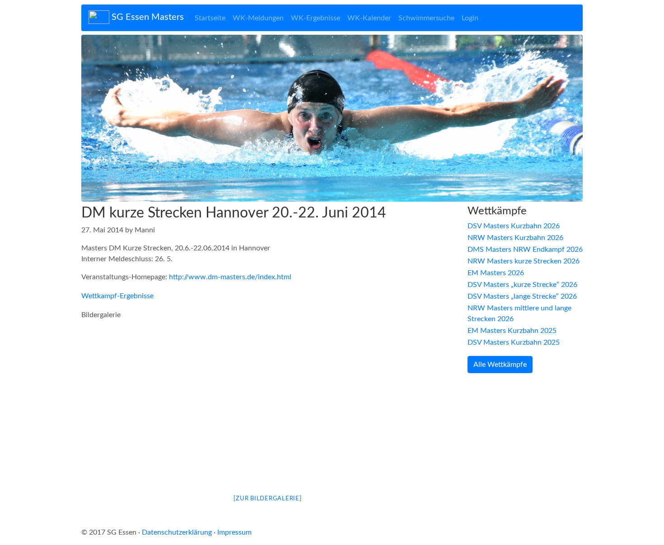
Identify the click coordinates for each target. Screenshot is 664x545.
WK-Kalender (369, 18)
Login (470, 18)
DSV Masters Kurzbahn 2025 (514, 342)
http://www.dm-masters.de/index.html (230, 277)
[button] (119, 118)
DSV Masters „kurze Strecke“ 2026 (522, 284)
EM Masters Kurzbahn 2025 (512, 330)
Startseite (210, 18)
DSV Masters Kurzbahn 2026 (514, 226)
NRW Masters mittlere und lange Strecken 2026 (519, 314)
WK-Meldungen (258, 18)
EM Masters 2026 (496, 273)
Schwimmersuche (426, 18)
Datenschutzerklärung (177, 532)
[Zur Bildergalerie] (267, 499)
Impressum (234, 532)
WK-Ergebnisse (315, 18)
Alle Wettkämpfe (500, 364)
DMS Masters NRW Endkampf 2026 (525, 249)
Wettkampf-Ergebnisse (117, 296)
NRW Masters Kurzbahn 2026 (515, 237)
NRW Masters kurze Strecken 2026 (524, 261)
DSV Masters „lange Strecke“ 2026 (522, 296)
